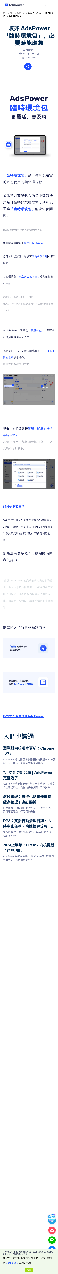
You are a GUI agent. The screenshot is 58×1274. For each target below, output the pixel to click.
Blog (12, 13)
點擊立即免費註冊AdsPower (23, 716)
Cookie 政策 (12, 1263)
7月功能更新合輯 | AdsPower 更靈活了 (24, 771)
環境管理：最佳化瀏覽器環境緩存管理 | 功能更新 (28, 797)
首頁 (5, 13)
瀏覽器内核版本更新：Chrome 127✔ (23, 747)
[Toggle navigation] (51, 5)
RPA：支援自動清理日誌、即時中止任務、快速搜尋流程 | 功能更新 (28, 822)
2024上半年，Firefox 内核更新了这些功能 (26, 844)
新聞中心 (21, 13)
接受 (29, 1270)
